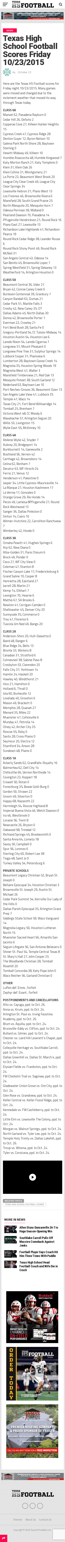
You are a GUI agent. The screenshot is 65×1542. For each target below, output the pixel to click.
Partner (18, 1520)
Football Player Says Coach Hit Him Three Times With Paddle (38, 1254)
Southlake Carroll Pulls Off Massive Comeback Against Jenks (36, 1241)
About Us (30, 1520)
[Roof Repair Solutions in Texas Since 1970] (32, 18)
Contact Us (45, 1520)
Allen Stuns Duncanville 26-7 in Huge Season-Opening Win (38, 1229)
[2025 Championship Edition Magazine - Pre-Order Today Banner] (32, 1401)
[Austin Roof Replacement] (32, 1459)
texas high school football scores (24, 1204)
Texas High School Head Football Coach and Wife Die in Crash (38, 1266)
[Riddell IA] (32, 1344)
